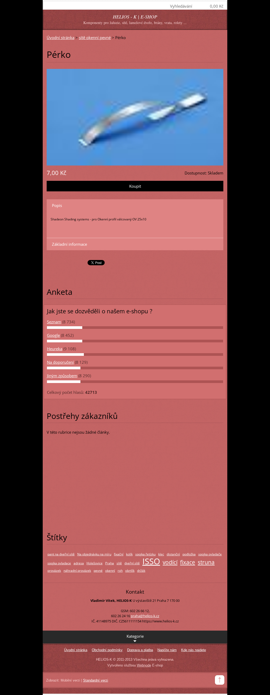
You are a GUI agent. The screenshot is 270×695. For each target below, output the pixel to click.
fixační (118, 554)
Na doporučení (60, 362)
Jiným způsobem (62, 375)
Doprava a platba (140, 650)
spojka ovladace (59, 563)
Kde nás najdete (193, 650)
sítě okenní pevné (95, 37)
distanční (173, 554)
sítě (119, 563)
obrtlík (129, 570)
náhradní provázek (77, 570)
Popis (57, 205)
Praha (109, 563)
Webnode (144, 665)
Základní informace (69, 244)
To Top (220, 680)
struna (206, 562)
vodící (170, 562)
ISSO (151, 561)
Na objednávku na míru (94, 554)
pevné (98, 570)
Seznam (54, 321)
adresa (79, 563)
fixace (187, 562)
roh (120, 570)
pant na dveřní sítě (61, 554)
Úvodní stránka (60, 37)
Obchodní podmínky (107, 650)
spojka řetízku (145, 554)
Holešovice (94, 563)
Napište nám (167, 650)
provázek (54, 570)
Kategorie (135, 636)
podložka (189, 554)
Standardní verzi (95, 680)
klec (161, 554)
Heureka (54, 348)
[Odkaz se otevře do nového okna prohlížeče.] (135, 116)
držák (141, 570)
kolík (129, 554)
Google (53, 335)
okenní (110, 570)
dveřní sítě (132, 563)
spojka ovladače (210, 554)
